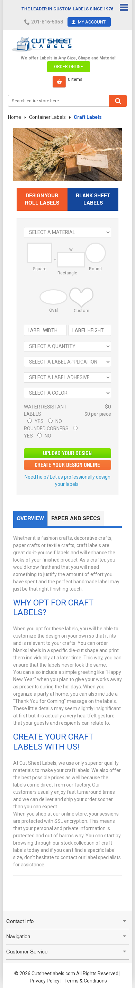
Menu (124, 7)
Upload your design (67, 453)
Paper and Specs (75, 518)
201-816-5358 (47, 22)
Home (14, 117)
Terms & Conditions (85, 981)
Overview (30, 518)
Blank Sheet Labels (93, 199)
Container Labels (47, 117)
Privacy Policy (45, 981)
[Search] (118, 101)
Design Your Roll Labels (42, 199)
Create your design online (67, 465)
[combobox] (67, 101)
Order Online (68, 66)
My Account (92, 22)
